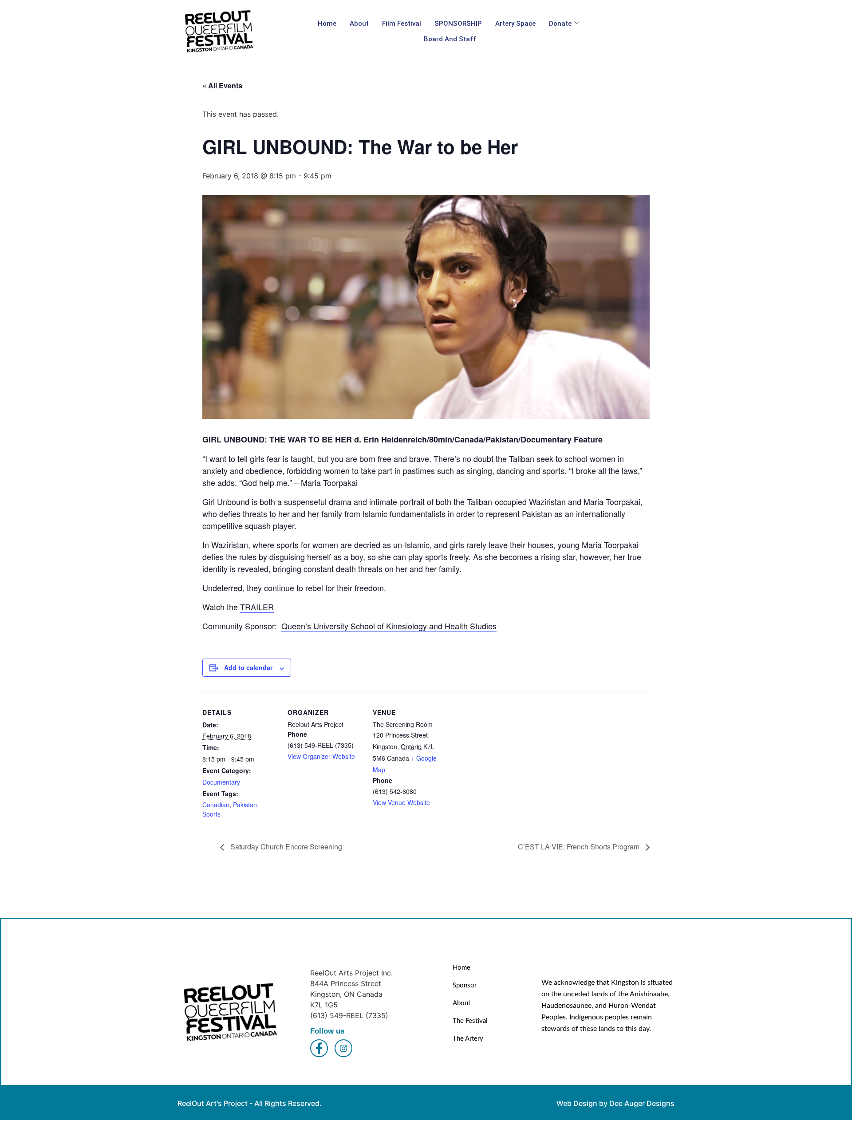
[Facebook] (319, 1048)
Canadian (215, 804)
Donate (560, 24)
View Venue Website (401, 802)
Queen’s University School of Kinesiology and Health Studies (389, 626)
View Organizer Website (321, 756)
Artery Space (515, 24)
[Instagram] (343, 1048)
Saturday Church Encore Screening (285, 846)
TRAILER (257, 606)
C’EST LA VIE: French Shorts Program (579, 846)
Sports (211, 813)
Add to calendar (248, 667)
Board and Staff (450, 39)
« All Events (222, 85)
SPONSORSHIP (458, 24)
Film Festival (401, 24)
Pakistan (245, 804)
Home (327, 24)
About (359, 24)
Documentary (221, 782)
